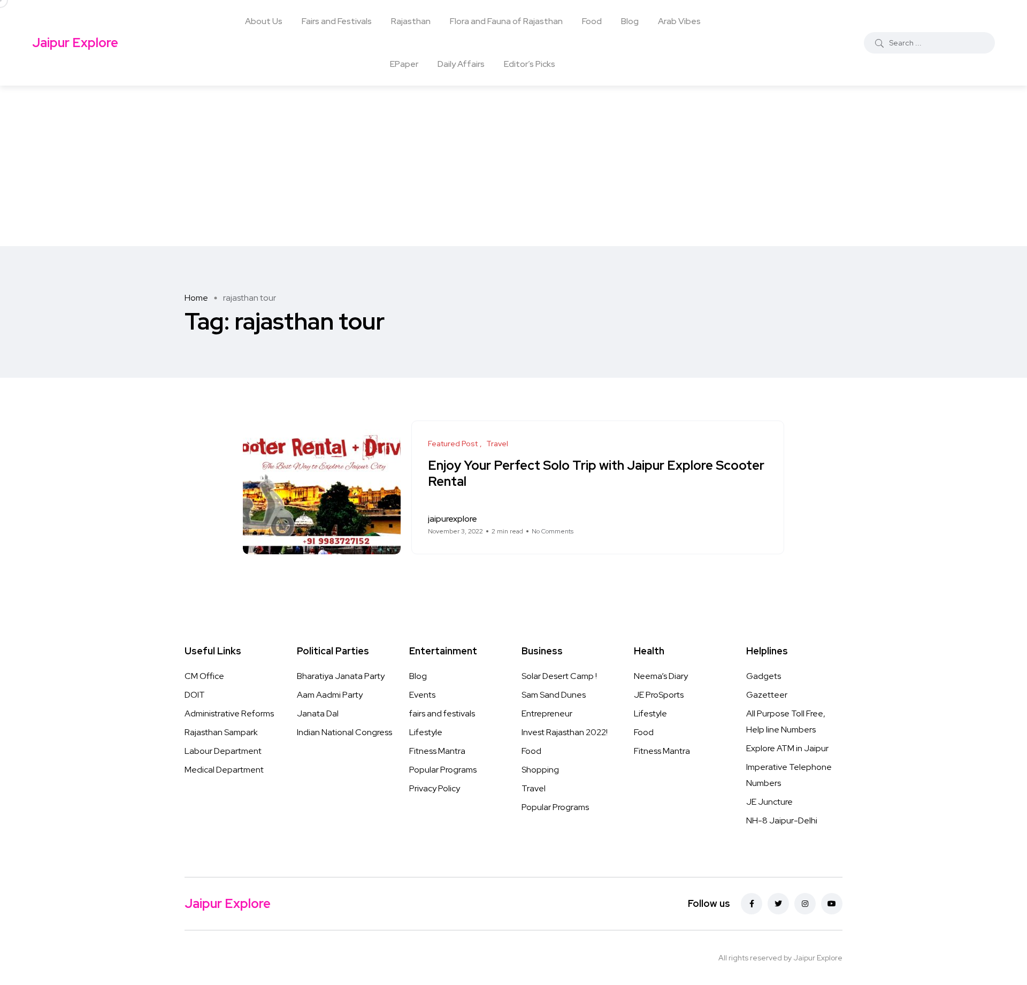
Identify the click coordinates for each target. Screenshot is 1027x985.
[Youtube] (831, 903)
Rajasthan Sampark (221, 732)
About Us (263, 21)
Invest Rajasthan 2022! (565, 732)
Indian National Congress (344, 732)
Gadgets (763, 676)
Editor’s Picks (529, 64)
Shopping (540, 769)
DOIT (195, 694)
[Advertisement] (513, 166)
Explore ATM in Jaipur (787, 748)
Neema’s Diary (661, 676)
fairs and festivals (442, 713)
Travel (534, 788)
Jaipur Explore (75, 42)
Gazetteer (766, 694)
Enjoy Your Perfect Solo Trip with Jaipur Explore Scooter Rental (596, 472)
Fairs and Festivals (337, 21)
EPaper (404, 64)
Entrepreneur (547, 713)
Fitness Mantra (437, 751)
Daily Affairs (461, 64)
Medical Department (224, 769)
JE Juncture (769, 801)
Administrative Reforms (229, 713)
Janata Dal (318, 713)
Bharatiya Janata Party (341, 676)
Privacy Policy (434, 788)
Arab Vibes (679, 21)
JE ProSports (659, 694)
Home (196, 297)
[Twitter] (778, 903)
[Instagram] (805, 903)
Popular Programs (443, 769)
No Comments (552, 531)
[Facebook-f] (751, 903)
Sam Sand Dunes (554, 694)
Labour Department (223, 751)
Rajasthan (411, 21)
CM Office (204, 676)
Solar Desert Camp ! (559, 676)
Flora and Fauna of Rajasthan (506, 21)
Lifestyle (425, 732)
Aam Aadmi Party (330, 694)
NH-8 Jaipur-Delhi (781, 820)
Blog (630, 21)
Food (592, 21)
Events (422, 694)
